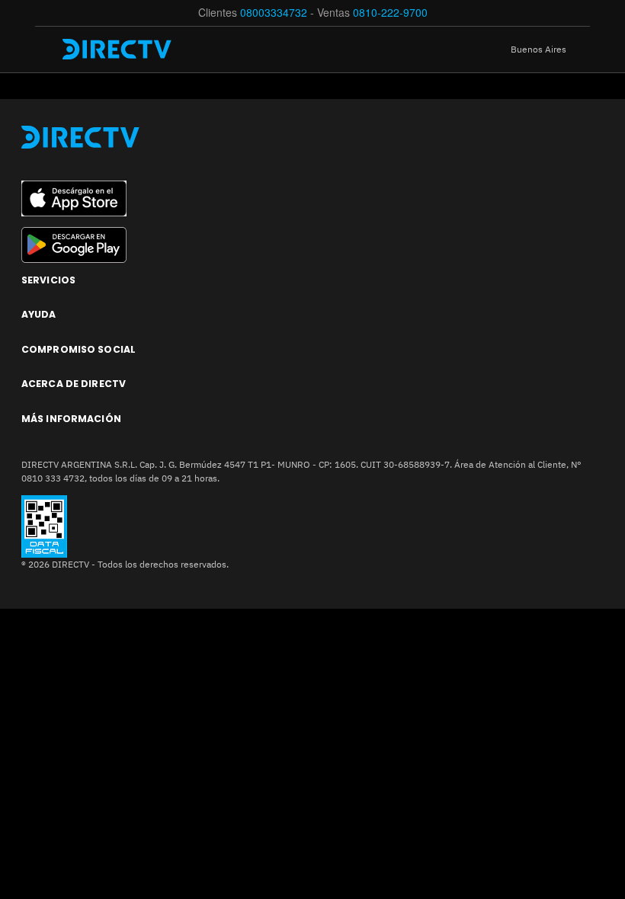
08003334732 (273, 12)
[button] (550, 49)
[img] (47, 49)
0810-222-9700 (390, 12)
